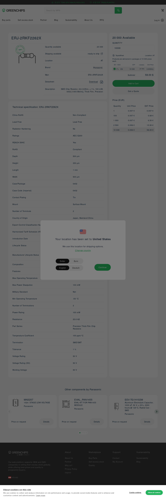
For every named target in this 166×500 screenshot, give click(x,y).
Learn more (40, 496)
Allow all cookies (154, 493)
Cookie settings (135, 493)
